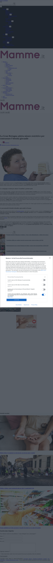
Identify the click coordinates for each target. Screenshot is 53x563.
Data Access (26, 304)
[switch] (43, 280)
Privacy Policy (34, 304)
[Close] (50, 258)
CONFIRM (16, 299)
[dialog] (26, 281)
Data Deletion (19, 304)
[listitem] (26, 277)
